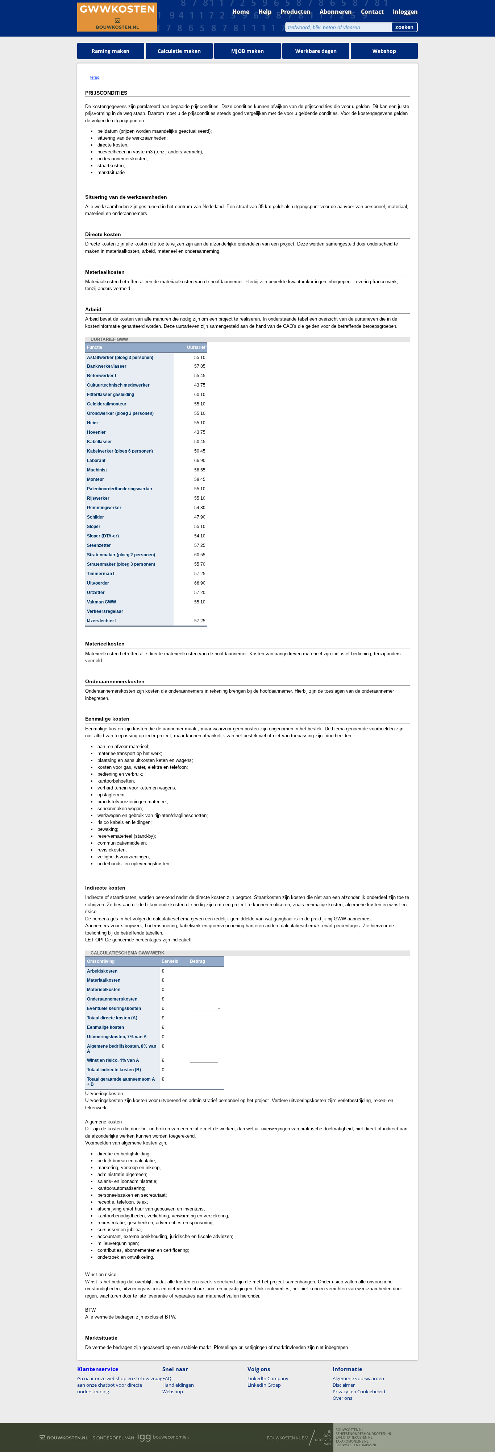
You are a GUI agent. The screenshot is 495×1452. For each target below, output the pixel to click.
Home (240, 12)
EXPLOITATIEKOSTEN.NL (354, 1437)
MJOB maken (247, 51)
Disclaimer (344, 1385)
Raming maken (110, 51)
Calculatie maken (179, 51)
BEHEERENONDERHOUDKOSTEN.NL (364, 1434)
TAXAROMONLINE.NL (352, 1441)
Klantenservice (97, 1369)
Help (264, 12)
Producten (295, 12)
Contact (372, 12)
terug (94, 77)
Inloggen (405, 12)
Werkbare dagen (316, 51)
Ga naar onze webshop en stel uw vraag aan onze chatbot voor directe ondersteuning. (119, 1385)
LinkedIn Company (268, 1378)
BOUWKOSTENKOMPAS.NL (356, 1445)
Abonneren (336, 12)
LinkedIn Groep (264, 1385)
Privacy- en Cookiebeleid (359, 1391)
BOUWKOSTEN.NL (349, 1430)
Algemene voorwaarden (358, 1378)
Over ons (342, 1398)
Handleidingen (178, 1385)
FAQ (166, 1378)
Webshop (384, 51)
